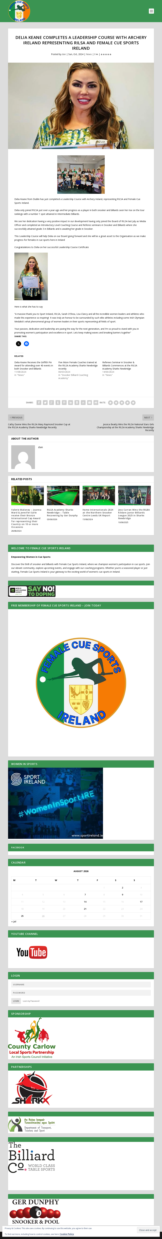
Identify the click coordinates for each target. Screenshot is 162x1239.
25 (22, 915)
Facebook (17, 847)
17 (141, 901)
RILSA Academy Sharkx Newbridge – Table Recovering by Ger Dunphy (62, 512)
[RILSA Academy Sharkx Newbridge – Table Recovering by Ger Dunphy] (63, 495)
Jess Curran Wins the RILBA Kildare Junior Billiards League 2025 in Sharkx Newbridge (134, 514)
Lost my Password (31, 1001)
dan (64, 54)
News (89, 54)
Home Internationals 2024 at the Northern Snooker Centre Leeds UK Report (98, 512)
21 (85, 908)
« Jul (13, 921)
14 (85, 901)
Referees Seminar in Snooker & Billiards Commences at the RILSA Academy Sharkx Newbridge (119, 365)
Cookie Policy (67, 1234)
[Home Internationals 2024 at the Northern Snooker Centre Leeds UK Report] (99, 495)
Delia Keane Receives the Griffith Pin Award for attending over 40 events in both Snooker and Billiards (33, 365)
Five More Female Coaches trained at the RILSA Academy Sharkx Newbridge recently (78, 365)
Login (16, 1001)
